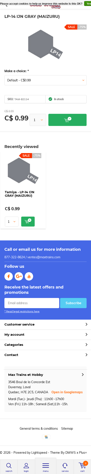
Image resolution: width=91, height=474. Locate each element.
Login (26, 471)
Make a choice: (16, 71)
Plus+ (83, 453)
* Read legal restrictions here (22, 311)
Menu (46, 471)
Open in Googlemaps (67, 392)
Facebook (8, 276)
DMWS (70, 453)
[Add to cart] (67, 120)
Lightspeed (39, 453)
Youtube (29, 276)
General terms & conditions (39, 429)
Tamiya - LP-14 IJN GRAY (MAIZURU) (19, 194)
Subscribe (73, 303)
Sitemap (67, 429)
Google (19, 276)
